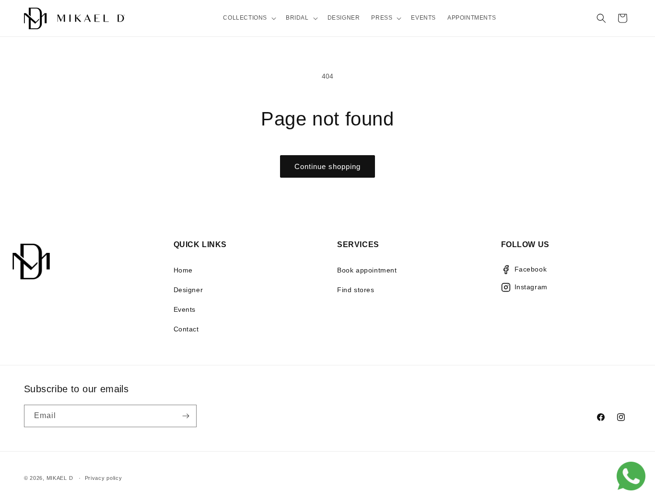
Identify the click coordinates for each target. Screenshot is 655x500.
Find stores (355, 290)
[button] (248, 18)
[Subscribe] (185, 416)
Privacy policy (103, 477)
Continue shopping (327, 166)
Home (183, 270)
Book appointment (367, 270)
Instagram (531, 287)
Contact (186, 329)
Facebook (531, 269)
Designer (188, 290)
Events (185, 309)
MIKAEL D (60, 478)
